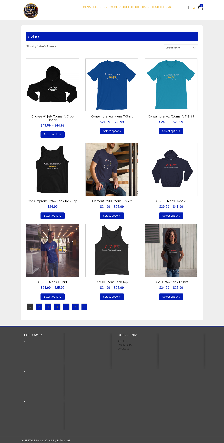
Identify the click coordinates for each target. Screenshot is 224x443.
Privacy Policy (125, 345)
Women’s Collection (125, 7)
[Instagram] (48, 397)
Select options (52, 134)
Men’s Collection (95, 7)
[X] (48, 367)
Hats (145, 7)
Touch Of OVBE (162, 7)
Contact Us (123, 348)
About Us (122, 341)
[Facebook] (48, 427)
